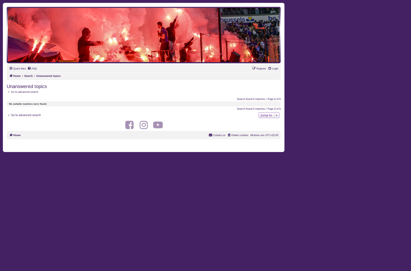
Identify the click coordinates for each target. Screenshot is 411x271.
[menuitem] (32, 68)
